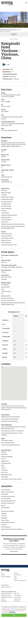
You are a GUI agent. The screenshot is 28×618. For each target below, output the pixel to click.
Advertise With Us (17, 574)
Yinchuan (16, 39)
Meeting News (4, 600)
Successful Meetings (9, 3)
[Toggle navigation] (26, 3)
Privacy (15, 578)
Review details (14, 551)
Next (26, 21)
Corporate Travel (17, 597)
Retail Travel (16, 593)
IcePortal (8, 31)
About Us (16, 572)
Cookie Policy (12, 612)
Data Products (17, 600)
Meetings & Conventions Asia (7, 597)
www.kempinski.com (6, 182)
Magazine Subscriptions (6, 587)
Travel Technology (17, 595)
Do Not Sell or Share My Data (20, 580)
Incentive (3, 599)
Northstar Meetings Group (6, 593)
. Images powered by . (10, 30)
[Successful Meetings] (8, 570)
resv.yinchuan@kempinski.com (9, 130)
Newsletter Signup (4, 585)
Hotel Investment (17, 599)
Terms (15, 576)
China (11, 39)
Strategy (2, 574)
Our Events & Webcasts (5, 576)
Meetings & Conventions (6, 595)
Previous (2, 21)
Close (14, 615)
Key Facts (14, 34)
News (2, 572)
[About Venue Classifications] (8, 64)
